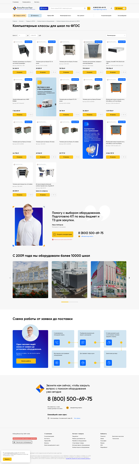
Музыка (102, 443)
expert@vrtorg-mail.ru (100, 9)
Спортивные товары (78, 443)
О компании (16, 2)
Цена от (15, 35)
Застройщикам (122, 15)
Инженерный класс (65, 15)
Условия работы (26, 2)
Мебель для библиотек (78, 438)
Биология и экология (118, 436)
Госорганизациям (106, 15)
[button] (84, 8)
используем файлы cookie (11, 452)
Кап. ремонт (80, 15)
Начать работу (26, 361)
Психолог (103, 436)
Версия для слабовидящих (23, 442)
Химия (102, 438)
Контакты (36, 2)
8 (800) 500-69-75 (99, 7)
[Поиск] (88, 8)
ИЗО (101, 445)
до (28, 35)
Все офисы (77, 418)
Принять (7, 459)
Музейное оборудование (79, 440)
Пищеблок (75, 436)
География (103, 440)
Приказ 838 (50, 15)
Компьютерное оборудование (80, 447)
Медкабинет (103, 447)
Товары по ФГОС (20, 15)
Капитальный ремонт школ (51, 445)
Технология (115, 438)
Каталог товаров (78, 433)
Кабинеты (103, 433)
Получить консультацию (64, 234)
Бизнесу (46, 443)
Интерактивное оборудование (81, 445)
